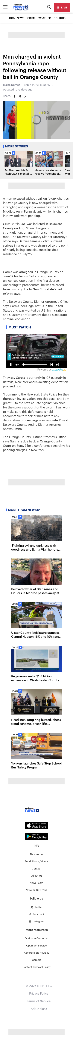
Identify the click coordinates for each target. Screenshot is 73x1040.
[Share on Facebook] (14, 96)
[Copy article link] (25, 96)
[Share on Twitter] (19, 96)
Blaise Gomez (11, 85)
